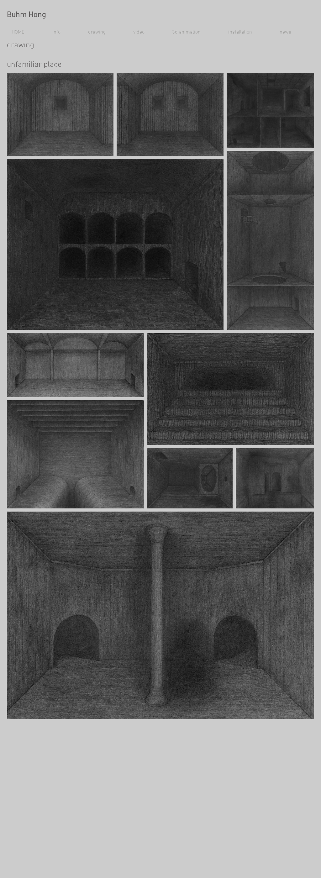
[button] (65, 32)
